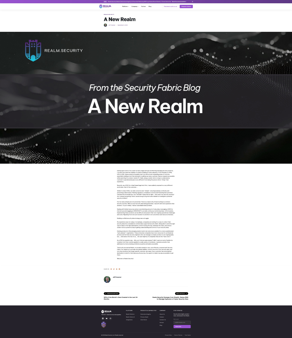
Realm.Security (109, 14)
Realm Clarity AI (130, 317)
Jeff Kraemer (112, 25)
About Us (162, 314)
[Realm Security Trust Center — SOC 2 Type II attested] (103, 324)
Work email (176, 319)
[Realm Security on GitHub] (110, 318)
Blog (150, 6)
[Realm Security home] (106, 311)
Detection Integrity (145, 314)
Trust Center (188, 335)
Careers (162, 317)
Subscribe (178, 326)
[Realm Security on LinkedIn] (102, 318)
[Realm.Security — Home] (105, 6)
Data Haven (143, 319)
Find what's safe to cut (170, 6)
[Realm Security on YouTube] (106, 318)
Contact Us (163, 319)
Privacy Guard (144, 317)
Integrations (129, 319)
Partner (143, 6)
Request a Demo (186, 6)
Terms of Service (178, 335)
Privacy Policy (168, 335)
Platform (125, 6)
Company (134, 6)
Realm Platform (130, 314)
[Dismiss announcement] (192, 2)
